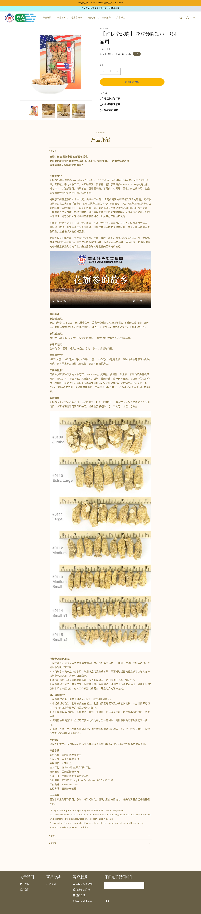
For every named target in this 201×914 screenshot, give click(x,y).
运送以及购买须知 (83, 884)
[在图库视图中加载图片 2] (48, 111)
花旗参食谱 (79, 895)
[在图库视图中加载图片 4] (78, 111)
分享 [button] (105, 93)
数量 (102, 65)
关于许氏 (24, 884)
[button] (48, 18)
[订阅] (141, 885)
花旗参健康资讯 (81, 890)
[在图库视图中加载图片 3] (63, 111)
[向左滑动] (23, 111)
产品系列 (51, 884)
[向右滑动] (89, 111)
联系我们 (24, 890)
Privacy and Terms (82, 901)
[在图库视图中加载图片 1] (33, 111)
